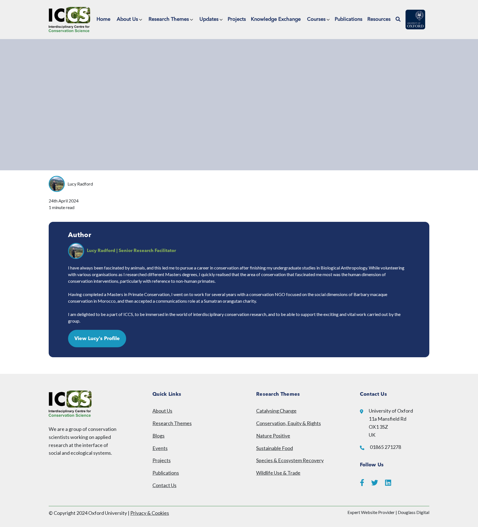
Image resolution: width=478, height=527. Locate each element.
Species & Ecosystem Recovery (290, 460)
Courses (316, 19)
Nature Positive (273, 436)
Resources (379, 19)
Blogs (158, 436)
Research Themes (169, 19)
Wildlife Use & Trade (278, 473)
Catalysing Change (276, 411)
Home (103, 19)
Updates (209, 19)
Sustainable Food (274, 448)
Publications (348, 19)
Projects (237, 19)
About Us (127, 19)
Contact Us (164, 485)
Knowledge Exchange (276, 19)
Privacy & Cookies (149, 513)
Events (160, 448)
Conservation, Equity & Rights (288, 423)
